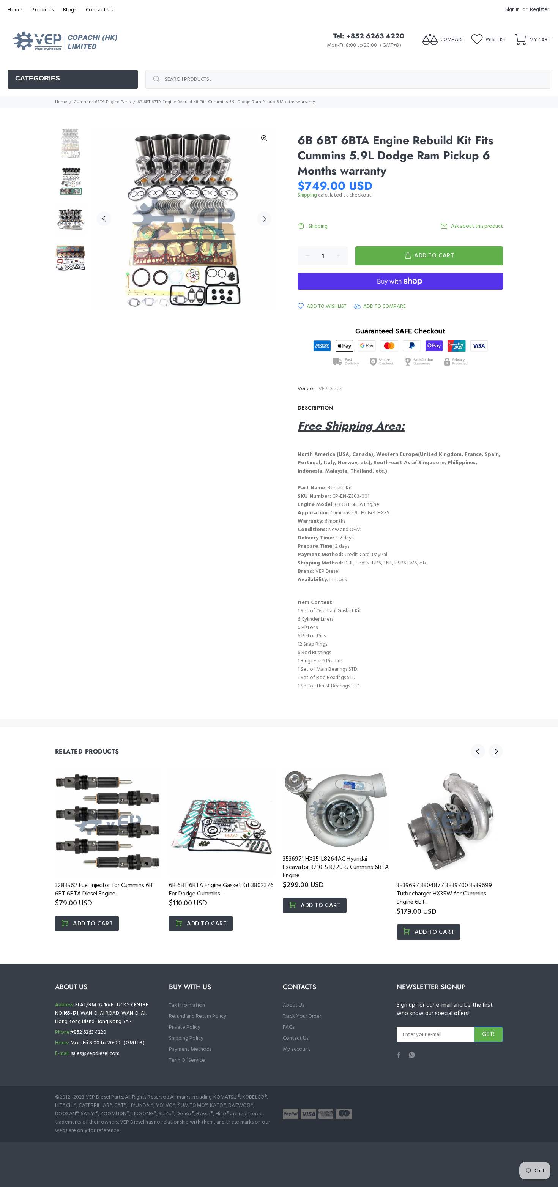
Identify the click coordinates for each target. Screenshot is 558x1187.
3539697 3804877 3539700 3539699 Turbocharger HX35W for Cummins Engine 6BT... (444, 894)
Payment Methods (190, 1049)
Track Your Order (302, 1016)
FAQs (289, 1027)
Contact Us (295, 1038)
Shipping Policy (186, 1038)
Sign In (512, 9)
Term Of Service (187, 1060)
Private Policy (184, 1027)
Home (61, 102)
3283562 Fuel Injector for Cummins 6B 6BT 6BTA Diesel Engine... (104, 890)
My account (296, 1049)
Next (264, 218)
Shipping (307, 195)
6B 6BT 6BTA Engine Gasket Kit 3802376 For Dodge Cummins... (221, 890)
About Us (293, 1005)
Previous (104, 218)
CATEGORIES (37, 78)
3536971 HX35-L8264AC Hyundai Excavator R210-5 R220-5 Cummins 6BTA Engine (336, 867)
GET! (488, 1034)
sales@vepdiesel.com (95, 1053)
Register (539, 9)
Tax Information (187, 1005)
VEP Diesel (330, 389)
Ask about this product (477, 226)
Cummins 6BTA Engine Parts (102, 102)
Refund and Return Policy (197, 1016)
